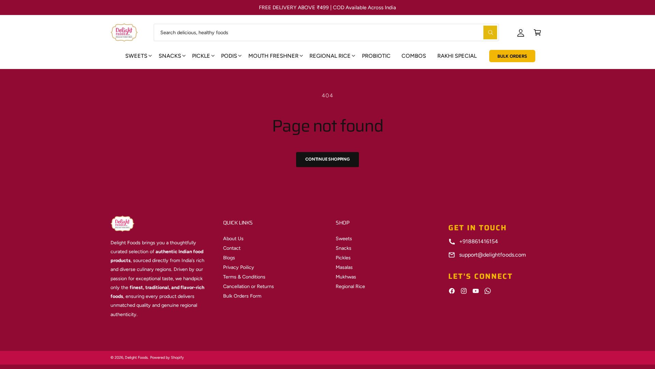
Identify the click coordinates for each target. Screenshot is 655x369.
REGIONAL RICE (330, 56)
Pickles (343, 258)
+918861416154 (478, 241)
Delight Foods (136, 357)
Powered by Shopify (167, 357)
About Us (233, 238)
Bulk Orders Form (242, 296)
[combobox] (326, 32)
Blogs (229, 258)
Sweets (136, 56)
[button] (537, 32)
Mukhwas (346, 277)
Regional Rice (350, 286)
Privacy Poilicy (238, 267)
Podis (229, 56)
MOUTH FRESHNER (273, 56)
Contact (232, 248)
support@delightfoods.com (492, 254)
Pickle (201, 56)
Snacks (170, 56)
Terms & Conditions (244, 277)
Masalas (344, 267)
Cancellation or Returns (248, 286)
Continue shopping (327, 159)
